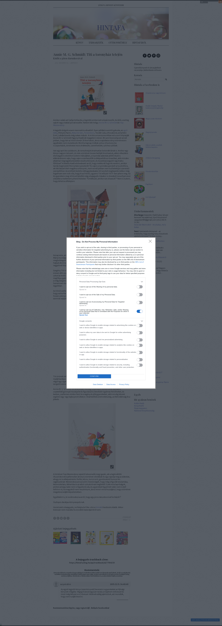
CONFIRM (94, 376)
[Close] (151, 242)
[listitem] (111, 281)
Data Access (111, 384)
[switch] (140, 286)
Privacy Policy (124, 384)
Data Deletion (98, 384)
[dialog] (111, 313)
